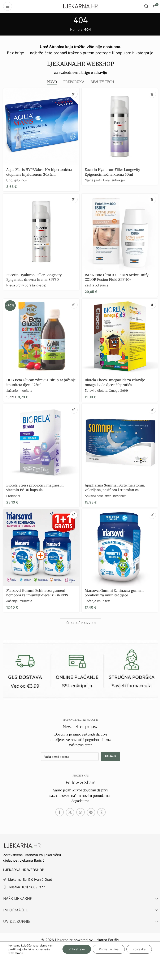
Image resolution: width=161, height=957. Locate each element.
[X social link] (70, 812)
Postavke (139, 949)
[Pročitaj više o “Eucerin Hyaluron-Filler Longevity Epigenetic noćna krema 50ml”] (152, 94)
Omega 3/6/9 (118, 391)
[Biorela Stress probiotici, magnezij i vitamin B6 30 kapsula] (41, 442)
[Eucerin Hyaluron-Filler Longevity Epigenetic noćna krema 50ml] (120, 126)
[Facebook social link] (59, 812)
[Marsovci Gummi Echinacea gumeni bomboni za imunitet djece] (120, 547)
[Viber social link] (101, 812)
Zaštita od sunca (96, 285)
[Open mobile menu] (7, 6)
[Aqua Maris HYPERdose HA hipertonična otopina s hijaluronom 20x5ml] (41, 126)
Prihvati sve (77, 949)
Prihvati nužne (108, 949)
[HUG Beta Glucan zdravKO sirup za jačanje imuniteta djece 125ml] (41, 337)
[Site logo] (80, 6)
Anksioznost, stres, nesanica (105, 496)
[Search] (146, 6)
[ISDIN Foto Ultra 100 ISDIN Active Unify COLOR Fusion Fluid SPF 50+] (120, 232)
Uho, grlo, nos (16, 180)
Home (74, 29)
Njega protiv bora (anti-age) (105, 180)
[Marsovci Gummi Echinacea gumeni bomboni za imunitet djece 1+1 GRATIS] (41, 547)
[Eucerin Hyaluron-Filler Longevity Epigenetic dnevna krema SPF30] (41, 232)
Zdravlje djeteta (96, 391)
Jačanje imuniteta (19, 391)
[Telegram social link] (91, 812)
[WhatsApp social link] (80, 812)
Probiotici (13, 496)
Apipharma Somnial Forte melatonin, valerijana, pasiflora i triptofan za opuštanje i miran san (115, 490)
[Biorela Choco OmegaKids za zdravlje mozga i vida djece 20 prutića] (120, 337)
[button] (73, 94)
